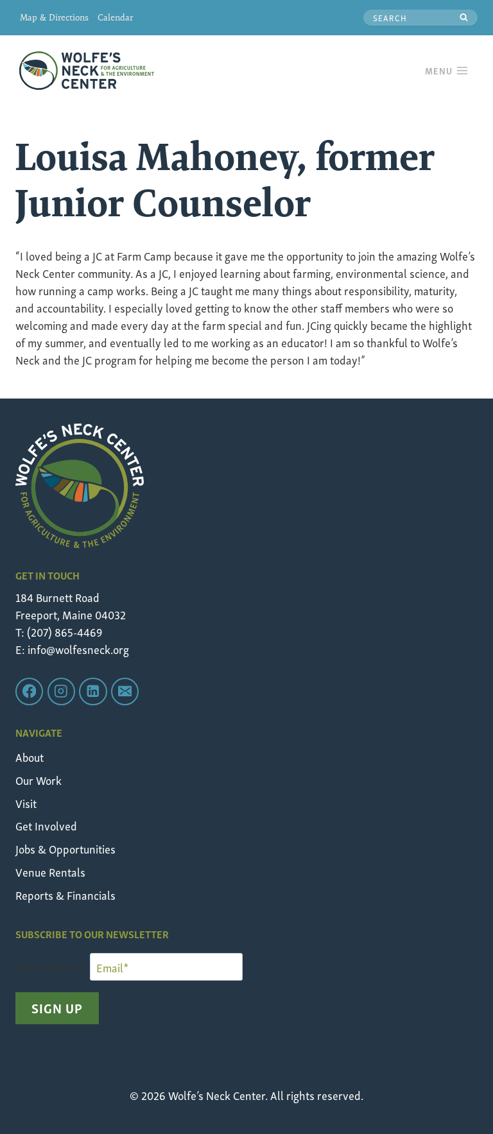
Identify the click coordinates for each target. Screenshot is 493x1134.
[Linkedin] (93, 691)
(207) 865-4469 (64, 631)
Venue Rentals (50, 871)
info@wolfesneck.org (78, 648)
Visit (26, 802)
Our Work (38, 779)
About (29, 756)
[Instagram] (61, 691)
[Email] (125, 691)
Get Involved (46, 825)
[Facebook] (29, 691)
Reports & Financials (65, 894)
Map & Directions (54, 17)
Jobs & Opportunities (65, 848)
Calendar (115, 17)
